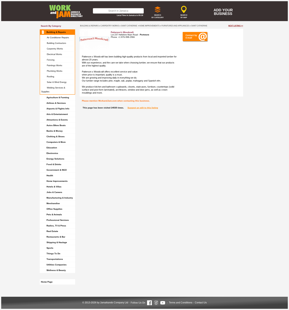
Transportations (55, 259)
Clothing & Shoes (56, 136)
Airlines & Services (56, 103)
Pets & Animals (54, 214)
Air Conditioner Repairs (58, 37)
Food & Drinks (54, 164)
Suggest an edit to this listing (142, 107)
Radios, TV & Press (56, 225)
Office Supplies (54, 209)
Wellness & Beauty (56, 270)
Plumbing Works (54, 71)
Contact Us (201, 302)
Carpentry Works (55, 48)
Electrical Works (54, 54)
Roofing (50, 76)
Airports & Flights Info (58, 108)
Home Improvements (57, 181)
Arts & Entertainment (57, 114)
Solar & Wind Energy (57, 82)
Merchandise (53, 203)
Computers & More (56, 142)
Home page (47, 282)
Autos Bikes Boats (56, 125)
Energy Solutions (55, 159)
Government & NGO (57, 170)
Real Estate (52, 231)
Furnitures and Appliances (175, 26)
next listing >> (235, 26)
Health (50, 175)
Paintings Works (54, 65)
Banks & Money (55, 131)
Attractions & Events (57, 120)
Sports (50, 248)
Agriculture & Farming (58, 97)
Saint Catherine (129, 26)
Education (52, 147)
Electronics (52, 153)
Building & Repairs (56, 32)
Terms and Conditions (180, 302)
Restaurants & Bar (56, 237)
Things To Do (53, 253)
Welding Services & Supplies (53, 89)
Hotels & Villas (54, 186)
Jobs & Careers (54, 192)
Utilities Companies (57, 264)
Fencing (50, 60)
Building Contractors (56, 43)
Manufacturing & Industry (60, 198)
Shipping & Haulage (57, 242)
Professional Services (58, 220)
